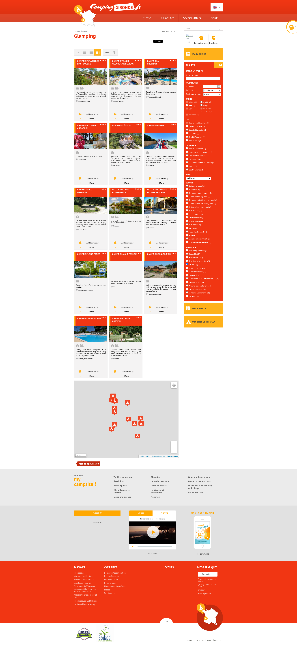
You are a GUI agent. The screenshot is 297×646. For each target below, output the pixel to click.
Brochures (202, 590)
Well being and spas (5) (198, 250)
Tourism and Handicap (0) (199, 123)
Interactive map (207, 614)
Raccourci (218, 640)
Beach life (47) (194, 254)
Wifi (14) (192, 235)
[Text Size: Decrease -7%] (172, 31)
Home (76, 31)
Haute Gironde (110, 583)
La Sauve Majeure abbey (84, 604)
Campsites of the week (203, 322)
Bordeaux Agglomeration (115, 573)
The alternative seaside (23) (199, 261)
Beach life (119, 481)
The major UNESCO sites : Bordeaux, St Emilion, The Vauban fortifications (85, 589)
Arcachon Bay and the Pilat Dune (85, 596)
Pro (166, 621)
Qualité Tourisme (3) (197, 137)
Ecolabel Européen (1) (198, 130)
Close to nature (159, 485)
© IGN (148, 456)
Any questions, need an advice (207, 580)
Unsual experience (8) (197, 289)
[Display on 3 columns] (97, 52)
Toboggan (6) (194, 189)
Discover (147, 18)
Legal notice (199, 640)
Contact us (206, 574)
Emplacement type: (193, 94)
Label (188, 119)
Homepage (85, 16)
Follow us (97, 522)
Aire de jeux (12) (195, 210)
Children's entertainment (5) (200, 242)
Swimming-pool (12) (197, 186)
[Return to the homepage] (115, 9)
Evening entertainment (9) (199, 239)
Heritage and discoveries (157, 491)
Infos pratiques (207, 567)
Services (189, 183)
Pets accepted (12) (196, 214)
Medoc (107, 589)
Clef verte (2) (194, 133)
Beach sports (120, 485)
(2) (197, 148)
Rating (189, 99)
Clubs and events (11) (197, 271)
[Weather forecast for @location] (189, 38)
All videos (152, 553)
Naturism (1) (194, 296)
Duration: (189, 90)
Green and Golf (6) (196, 282)
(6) (209, 102)
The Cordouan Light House (85, 601)
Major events (199, 308)
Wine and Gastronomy (199, 477)
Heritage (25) (194, 275)
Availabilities (199, 54)
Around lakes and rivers (199, 481)
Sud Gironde (109, 593)
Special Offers (192, 18)
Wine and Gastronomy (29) (199, 293)
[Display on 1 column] (84, 52)
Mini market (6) (195, 225)
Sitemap (209, 640)
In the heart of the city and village (200, 487)
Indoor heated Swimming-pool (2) (202, 203)
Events (214, 18)
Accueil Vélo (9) (195, 140)
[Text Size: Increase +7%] (168, 31)
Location (190, 145)
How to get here (204, 593)
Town (188, 175)
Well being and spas (123, 477)
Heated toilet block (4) (198, 232)
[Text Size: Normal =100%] (175, 31)
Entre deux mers (111, 579)
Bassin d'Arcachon (111, 576)
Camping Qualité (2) (197, 126)
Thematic (190, 247)
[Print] (164, 31)
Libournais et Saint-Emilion (115, 586)
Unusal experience (160, 481)
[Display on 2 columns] (91, 52)
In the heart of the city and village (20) (204, 279)
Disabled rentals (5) (196, 217)
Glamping (155, 477)
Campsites (167, 18)
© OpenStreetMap (158, 456)
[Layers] (174, 385)
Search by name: (192, 75)
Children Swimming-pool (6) (200, 207)
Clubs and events (122, 496)
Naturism (155, 496)
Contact (190, 640)
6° (189, 42)
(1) (207, 105)
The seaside (79, 573)
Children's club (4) (196, 221)
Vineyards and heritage (84, 576)
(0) (196, 102)
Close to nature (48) (197, 268)
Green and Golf (195, 492)
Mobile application (202, 513)
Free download (202, 554)
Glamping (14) (194, 264)
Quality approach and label (207, 585)
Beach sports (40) (196, 257)
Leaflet (141, 456)
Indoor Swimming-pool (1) (199, 196)
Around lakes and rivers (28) (200, 286)
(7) (193, 105)
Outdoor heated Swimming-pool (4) (203, 200)
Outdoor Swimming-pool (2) (200, 193)
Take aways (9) (194, 228)
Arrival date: (190, 86)
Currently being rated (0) (206, 110)
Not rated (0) (194, 115)
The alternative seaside (122, 491)
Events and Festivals (82, 583)
